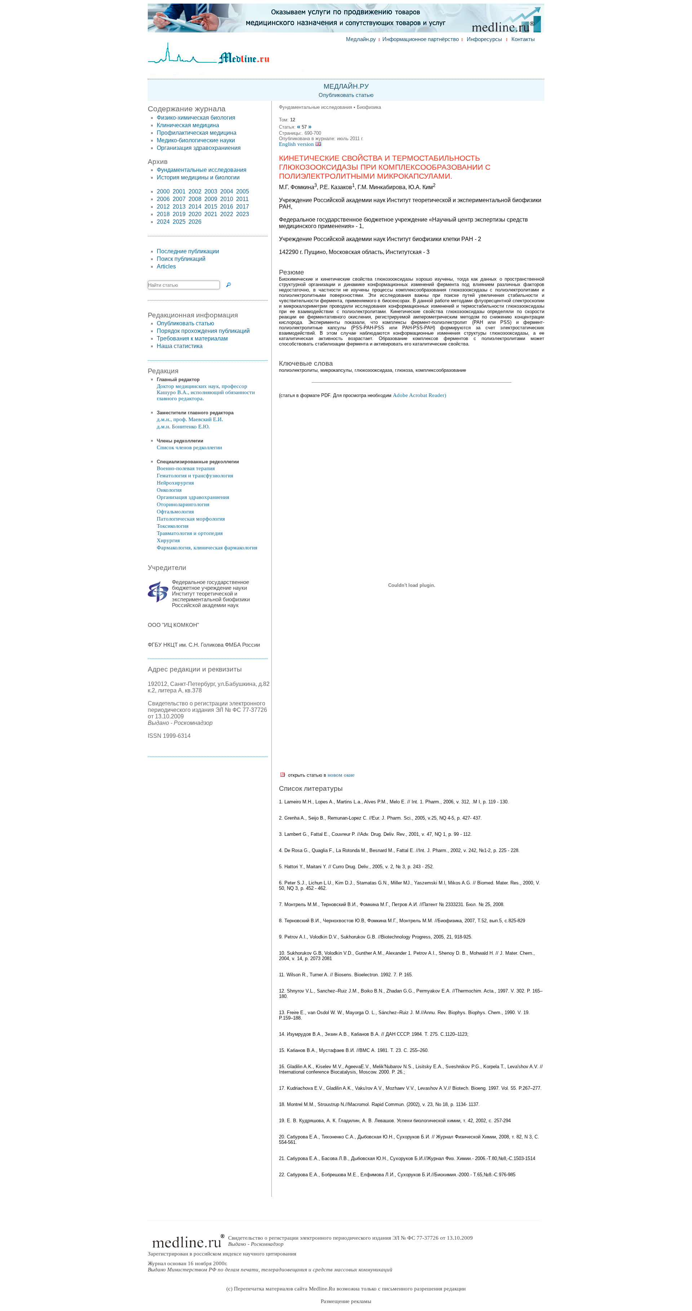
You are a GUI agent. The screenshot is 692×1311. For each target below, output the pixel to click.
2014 (194, 207)
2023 (242, 214)
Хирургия (168, 540)
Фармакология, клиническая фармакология (207, 547)
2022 (226, 214)
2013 (179, 207)
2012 (163, 207)
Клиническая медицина (188, 125)
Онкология (169, 490)
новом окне (341, 775)
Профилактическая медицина (196, 133)
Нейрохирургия (175, 483)
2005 (242, 191)
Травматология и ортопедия (190, 533)
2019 (179, 214)
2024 (163, 222)
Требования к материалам (192, 338)
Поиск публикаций (181, 259)
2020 (194, 214)
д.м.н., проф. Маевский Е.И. (190, 419)
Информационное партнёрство (420, 39)
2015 (210, 207)
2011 (242, 199)
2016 (226, 207)
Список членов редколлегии (189, 447)
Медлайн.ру (361, 39)
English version (297, 144)
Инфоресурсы (484, 39)
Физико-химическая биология (196, 118)
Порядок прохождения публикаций (203, 331)
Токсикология (172, 526)
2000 (163, 191)
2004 (226, 191)
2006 (163, 199)
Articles (166, 266)
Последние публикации (188, 251)
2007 (179, 199)
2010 (226, 199)
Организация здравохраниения (199, 148)
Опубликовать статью (346, 95)
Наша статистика (180, 346)
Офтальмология (175, 511)
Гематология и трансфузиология (195, 475)
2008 (194, 199)
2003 (210, 191)
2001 (179, 191)
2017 (242, 207)
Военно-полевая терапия (186, 468)
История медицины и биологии (198, 177)
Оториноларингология (183, 504)
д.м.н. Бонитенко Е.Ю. (183, 426)
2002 (194, 191)
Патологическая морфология (191, 519)
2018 (163, 214)
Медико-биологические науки (196, 140)
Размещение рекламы (346, 1301)
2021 (210, 214)
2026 (194, 222)
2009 (210, 199)
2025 (179, 222)
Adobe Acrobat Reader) (419, 395)
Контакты (523, 39)
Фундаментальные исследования (202, 170)
